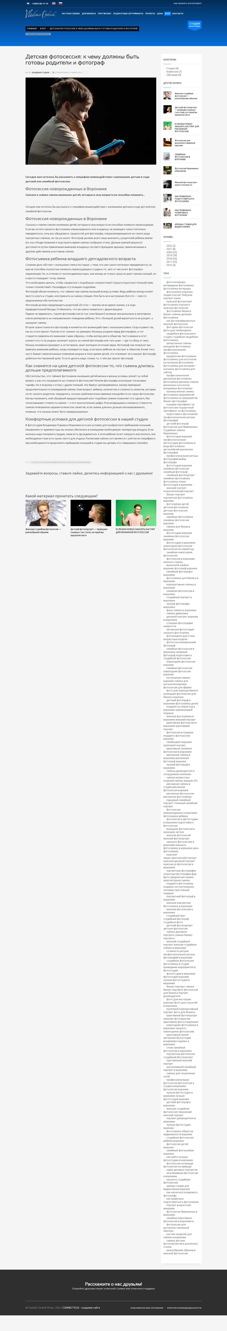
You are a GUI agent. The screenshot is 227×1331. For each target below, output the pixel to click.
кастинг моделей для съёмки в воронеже (177, 1236)
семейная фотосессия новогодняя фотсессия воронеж (177, 671)
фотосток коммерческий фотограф (179, 644)
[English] (54, 4)
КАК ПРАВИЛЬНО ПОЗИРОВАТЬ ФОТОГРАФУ (183, 212)
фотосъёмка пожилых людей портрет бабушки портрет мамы (178, 295)
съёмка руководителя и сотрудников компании (179, 772)
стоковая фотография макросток (178, 625)
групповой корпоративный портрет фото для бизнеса (180, 1010)
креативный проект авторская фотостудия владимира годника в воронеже (177, 1039)
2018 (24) (171, 258)
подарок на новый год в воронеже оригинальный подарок (179, 709)
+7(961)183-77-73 (40, 3)
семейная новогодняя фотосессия (177, 554)
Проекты (150, 14)
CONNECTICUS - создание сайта (81, 1307)
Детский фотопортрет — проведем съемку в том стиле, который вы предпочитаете (89, 532)
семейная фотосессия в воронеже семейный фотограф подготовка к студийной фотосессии (178, 653)
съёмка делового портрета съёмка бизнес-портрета (178, 935)
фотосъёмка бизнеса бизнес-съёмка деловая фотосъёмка (177, 314)
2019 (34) (171, 255)
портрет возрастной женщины (177, 1207)
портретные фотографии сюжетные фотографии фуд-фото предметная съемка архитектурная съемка (180, 875)
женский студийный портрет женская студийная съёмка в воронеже (180, 944)
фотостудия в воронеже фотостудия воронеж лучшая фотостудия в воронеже (179, 978)
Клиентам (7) (174, 71)
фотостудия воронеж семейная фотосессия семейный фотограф (177, 468)
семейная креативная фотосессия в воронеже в (178, 1220)
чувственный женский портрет (177, 1062)
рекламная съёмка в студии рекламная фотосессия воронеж (176, 787)
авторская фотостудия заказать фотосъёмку (178, 631)
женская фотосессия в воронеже (178, 911)
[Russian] (60, 4)
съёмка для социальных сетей (179, 1075)
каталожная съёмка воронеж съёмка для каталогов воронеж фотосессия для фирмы (177, 682)
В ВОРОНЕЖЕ (194, 24)
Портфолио (104, 14)
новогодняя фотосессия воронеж (179, 663)
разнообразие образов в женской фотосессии (179, 1252)
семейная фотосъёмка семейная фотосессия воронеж (178, 520)
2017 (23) (171, 261)
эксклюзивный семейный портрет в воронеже (179, 1068)
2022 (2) (171, 245)
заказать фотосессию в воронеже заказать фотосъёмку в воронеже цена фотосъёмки (180, 846)
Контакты (177, 14)
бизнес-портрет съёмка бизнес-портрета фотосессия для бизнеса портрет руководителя (180, 991)
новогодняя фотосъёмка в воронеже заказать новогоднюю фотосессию (180, 1028)
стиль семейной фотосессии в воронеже (177, 1049)
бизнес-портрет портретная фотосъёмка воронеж (178, 497)
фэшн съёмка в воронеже (181, 610)
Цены (160, 14)
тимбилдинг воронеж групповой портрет (177, 744)
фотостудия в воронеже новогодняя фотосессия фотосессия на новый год (179, 546)
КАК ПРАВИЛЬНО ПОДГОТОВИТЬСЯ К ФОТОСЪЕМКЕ (184, 198)
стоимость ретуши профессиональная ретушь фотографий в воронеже (179, 954)
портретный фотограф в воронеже (179, 898)
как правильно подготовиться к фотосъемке (180, 1200)
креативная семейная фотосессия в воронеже (177, 750)
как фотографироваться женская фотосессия (179, 322)
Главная (32, 28)
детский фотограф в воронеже (177, 1104)
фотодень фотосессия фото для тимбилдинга (178, 329)
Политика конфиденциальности (184, 1308)
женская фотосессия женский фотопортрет (177, 837)
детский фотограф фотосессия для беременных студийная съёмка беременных (180, 428)
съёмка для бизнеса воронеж (176, 528)
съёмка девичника (177, 613)
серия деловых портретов (182, 1169)
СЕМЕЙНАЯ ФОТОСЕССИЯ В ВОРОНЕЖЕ (182, 156)
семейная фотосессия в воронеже (178, 592)
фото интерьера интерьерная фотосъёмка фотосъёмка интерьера (178, 285)
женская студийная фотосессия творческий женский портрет (177, 1112)
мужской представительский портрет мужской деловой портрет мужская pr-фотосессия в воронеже (180, 861)
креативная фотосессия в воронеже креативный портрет (180, 726)
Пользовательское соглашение (146, 1308)
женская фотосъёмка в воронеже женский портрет (179, 718)
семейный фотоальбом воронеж (178, 1152)
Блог (167, 14)
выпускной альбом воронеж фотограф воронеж (180, 567)
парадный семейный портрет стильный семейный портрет (180, 803)
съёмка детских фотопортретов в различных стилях (180, 1243)
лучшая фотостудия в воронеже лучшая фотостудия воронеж (178, 1095)
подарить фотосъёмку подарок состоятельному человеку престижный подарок (178, 888)
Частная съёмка (71, 14)
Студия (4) (172, 68)
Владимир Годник (40, 72)
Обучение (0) (173, 74)
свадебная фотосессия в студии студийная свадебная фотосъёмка (180, 336)
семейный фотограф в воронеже (178, 573)
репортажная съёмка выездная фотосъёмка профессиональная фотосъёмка (177, 348)
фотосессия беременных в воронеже (180, 1213)
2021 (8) (171, 249)
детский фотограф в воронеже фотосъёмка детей (180, 702)
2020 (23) (171, 252)
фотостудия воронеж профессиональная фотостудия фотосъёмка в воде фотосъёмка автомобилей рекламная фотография (179, 444)
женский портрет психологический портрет (178, 490)
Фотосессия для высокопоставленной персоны (185, 142)
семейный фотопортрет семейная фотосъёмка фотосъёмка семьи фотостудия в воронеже (179, 480)
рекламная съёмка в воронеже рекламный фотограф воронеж (176, 758)
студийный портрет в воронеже (177, 599)
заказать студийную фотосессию (177, 1181)
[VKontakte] (27, 3)
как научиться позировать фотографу (180, 1194)
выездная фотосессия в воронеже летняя (179, 830)
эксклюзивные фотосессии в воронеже (180, 1175)
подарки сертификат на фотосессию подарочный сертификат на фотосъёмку (179, 407)
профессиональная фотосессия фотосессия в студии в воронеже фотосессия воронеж (178, 1084)
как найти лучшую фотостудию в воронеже (178, 1158)
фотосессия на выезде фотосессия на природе (178, 1165)
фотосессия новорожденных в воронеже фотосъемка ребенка (62, 462)
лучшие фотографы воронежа (176, 605)
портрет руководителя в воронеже (179, 1120)
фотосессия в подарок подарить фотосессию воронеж (178, 735)
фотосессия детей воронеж (175, 1146)
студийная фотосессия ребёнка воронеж (178, 1139)
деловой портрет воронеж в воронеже (180, 618)
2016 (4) (171, 265)
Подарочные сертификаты (128, 14)
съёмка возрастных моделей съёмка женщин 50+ (180, 779)
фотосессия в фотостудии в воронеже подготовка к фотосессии (180, 822)
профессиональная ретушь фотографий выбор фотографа (180, 459)
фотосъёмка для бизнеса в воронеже (180, 580)
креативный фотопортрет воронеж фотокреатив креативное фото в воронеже (180, 1018)
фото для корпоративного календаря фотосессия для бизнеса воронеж (180, 693)
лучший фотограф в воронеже (176, 766)
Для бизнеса (89, 14)
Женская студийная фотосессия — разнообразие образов (186, 95)
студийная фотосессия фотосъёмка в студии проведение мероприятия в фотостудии (179, 965)
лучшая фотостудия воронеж (177, 1126)
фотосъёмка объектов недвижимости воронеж (178, 1133)
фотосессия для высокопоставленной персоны (176, 1227)
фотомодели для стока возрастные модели (179, 637)
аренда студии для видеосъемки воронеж (176, 1187)
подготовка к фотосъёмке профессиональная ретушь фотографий (180, 417)
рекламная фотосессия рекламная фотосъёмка (178, 795)
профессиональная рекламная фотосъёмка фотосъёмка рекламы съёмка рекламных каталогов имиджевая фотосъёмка (180, 382)
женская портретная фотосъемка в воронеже (177, 904)
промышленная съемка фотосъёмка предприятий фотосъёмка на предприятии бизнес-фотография (180, 396)
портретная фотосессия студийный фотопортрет (179, 1055)
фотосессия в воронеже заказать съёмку (179, 560)
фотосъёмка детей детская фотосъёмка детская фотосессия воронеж (176, 509)
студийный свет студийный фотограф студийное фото (176, 919)
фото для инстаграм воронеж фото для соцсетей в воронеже (180, 1002)
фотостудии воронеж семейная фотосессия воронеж (177, 536)
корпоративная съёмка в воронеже (179, 586)
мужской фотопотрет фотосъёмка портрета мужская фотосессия (177, 304)
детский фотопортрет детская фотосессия (178, 927)
